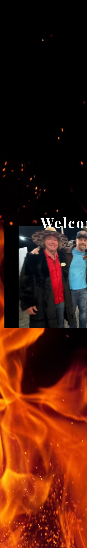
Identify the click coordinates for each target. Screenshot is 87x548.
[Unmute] (17, 322)
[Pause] (10, 322)
